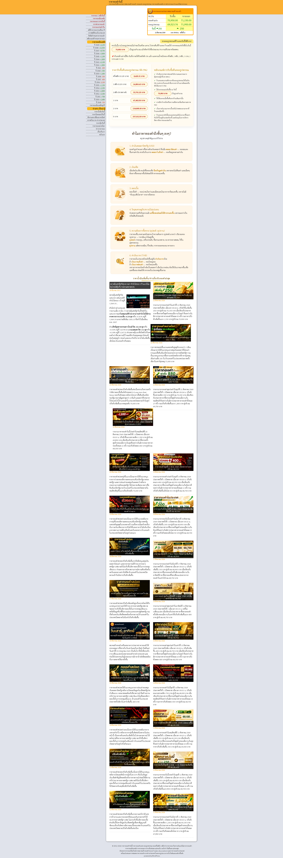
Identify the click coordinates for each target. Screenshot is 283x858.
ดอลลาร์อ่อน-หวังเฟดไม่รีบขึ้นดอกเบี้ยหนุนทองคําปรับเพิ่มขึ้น (130, 552)
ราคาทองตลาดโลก (99, 126)
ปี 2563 (99, 62)
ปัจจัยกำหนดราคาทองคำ (96, 36)
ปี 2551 (100, 97)
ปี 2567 (99, 51)
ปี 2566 (99, 53)
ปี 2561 (100, 68)
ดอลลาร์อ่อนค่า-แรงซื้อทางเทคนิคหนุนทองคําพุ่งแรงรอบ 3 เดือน (171, 338)
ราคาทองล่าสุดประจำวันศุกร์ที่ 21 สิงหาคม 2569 (176, 389)
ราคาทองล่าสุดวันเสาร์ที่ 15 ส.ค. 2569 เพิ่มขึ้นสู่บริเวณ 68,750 (173, 636)
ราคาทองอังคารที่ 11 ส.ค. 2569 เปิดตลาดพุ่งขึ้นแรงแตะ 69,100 (173, 808)
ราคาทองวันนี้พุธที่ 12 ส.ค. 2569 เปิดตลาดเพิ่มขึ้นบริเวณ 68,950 (173, 766)
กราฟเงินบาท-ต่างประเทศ (96, 120)
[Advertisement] (128, 23)
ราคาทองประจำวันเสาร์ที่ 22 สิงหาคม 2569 (174, 305)
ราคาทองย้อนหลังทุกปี (97, 105)
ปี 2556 (100, 82)
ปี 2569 (99, 45)
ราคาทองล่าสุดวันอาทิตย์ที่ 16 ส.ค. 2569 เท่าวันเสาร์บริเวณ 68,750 (173, 597)
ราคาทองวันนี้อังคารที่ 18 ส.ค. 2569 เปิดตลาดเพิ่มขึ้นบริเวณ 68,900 (173, 510)
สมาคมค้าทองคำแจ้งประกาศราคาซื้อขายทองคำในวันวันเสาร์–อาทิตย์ (129, 636)
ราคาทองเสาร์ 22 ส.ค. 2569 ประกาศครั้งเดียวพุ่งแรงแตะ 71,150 (173, 296)
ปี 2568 (99, 48)
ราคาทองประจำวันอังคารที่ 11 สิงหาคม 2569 (175, 817)
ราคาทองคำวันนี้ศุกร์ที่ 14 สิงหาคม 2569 (173, 687)
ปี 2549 (100, 102)
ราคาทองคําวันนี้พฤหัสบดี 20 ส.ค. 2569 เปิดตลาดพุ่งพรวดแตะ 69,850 (133, 423)
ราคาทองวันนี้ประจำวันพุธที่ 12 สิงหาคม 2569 (175, 775)
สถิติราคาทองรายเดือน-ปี (96, 30)
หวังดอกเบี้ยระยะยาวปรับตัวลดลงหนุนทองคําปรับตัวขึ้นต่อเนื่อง (130, 380)
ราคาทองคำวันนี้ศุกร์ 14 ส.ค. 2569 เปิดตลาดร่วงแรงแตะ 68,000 (173, 679)
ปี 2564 (99, 59)
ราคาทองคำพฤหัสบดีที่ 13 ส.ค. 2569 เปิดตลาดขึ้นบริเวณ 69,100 (173, 724)
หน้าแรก (102, 134)
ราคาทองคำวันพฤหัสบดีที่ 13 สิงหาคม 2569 (174, 732)
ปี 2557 (100, 79)
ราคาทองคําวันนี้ (115, 1)
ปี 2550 (99, 99)
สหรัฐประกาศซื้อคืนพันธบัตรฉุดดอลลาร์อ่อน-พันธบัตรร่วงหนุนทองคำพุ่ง (129, 468)
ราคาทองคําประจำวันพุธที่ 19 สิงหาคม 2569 (175, 476)
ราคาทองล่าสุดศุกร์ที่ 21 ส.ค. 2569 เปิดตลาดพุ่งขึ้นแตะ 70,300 (173, 380)
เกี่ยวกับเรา (101, 132)
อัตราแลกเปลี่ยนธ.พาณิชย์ (96, 117)
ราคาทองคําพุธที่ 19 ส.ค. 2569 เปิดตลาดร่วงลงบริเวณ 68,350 (173, 468)
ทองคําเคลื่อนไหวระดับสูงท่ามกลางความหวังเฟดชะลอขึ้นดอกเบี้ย (129, 594)
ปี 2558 (100, 76)
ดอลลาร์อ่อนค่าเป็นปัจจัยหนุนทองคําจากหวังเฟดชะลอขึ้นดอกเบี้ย (129, 679)
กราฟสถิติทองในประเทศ (96, 33)
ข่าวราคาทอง (100, 129)
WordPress (156, 856)
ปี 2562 (99, 65)
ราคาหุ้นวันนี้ (100, 123)
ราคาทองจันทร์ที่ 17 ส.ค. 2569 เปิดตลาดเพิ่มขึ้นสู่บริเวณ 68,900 (173, 555)
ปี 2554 (99, 88)
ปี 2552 (99, 94)
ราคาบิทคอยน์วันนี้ (98, 114)
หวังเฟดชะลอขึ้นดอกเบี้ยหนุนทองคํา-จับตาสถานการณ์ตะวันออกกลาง (129, 805)
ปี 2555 (99, 85)
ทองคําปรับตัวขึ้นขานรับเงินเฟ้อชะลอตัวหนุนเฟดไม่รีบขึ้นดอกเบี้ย (130, 763)
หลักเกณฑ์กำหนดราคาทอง (96, 38)
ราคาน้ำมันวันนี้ (99, 111)
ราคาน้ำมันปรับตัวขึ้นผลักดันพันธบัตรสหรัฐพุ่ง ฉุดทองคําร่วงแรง (130, 510)
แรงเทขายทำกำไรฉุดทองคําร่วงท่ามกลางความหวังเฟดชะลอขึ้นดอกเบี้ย (129, 721)
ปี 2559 (99, 74)
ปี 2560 (100, 71)
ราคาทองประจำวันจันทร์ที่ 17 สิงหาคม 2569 (175, 564)
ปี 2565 (99, 56)
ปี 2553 (99, 91)
